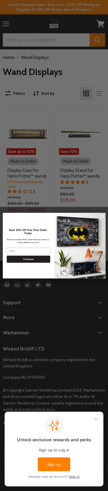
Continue (28, 259)
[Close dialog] (102, 216)
